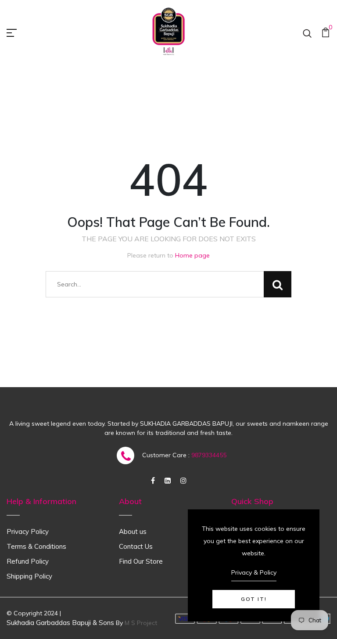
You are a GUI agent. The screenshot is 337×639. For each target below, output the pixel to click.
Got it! (254, 599)
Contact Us (136, 546)
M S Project (141, 623)
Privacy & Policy (253, 572)
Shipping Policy (29, 576)
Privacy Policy (28, 531)
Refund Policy (28, 561)
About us (133, 531)
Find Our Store (141, 561)
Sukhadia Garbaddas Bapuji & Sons (60, 622)
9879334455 (208, 455)
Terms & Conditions (36, 546)
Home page (192, 255)
